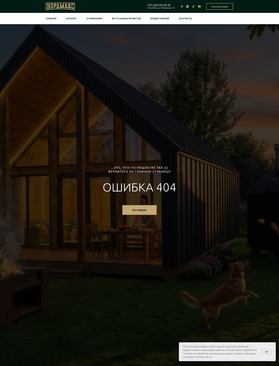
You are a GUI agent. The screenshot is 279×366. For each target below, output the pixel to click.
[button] (219, 6)
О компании (94, 18)
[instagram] (187, 7)
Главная (51, 18)
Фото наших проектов (126, 18)
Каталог (71, 18)
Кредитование (159, 18)
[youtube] (199, 7)
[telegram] (181, 7)
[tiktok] (193, 7)
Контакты (185, 18)
